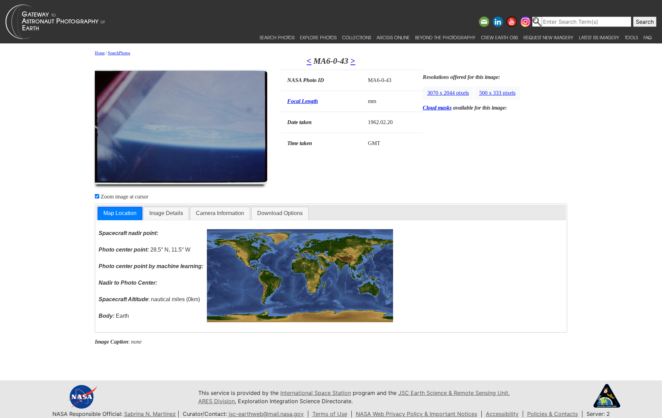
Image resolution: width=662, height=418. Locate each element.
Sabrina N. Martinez (150, 413)
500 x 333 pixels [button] (497, 93)
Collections (356, 37)
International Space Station (315, 392)
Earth (114, 316)
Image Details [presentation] (166, 213)
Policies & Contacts (552, 413)
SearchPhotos (119, 53)
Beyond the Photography (445, 37)
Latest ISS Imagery (599, 37)
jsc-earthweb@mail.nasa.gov (266, 413)
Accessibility (502, 413)
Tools (631, 37)
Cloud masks (437, 108)
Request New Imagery (548, 37)
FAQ (647, 37)
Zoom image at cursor (123, 197)
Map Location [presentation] (120, 213)
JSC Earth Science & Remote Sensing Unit (453, 392)
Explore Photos (318, 37)
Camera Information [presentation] (220, 213)
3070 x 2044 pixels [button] (448, 93)
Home (100, 53)
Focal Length (302, 101)
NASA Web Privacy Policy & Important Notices (416, 413)
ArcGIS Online (393, 37)
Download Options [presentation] (280, 213)
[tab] (120, 213)
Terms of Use (329, 413)
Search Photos (277, 37)
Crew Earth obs (499, 37)
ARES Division (216, 401)
